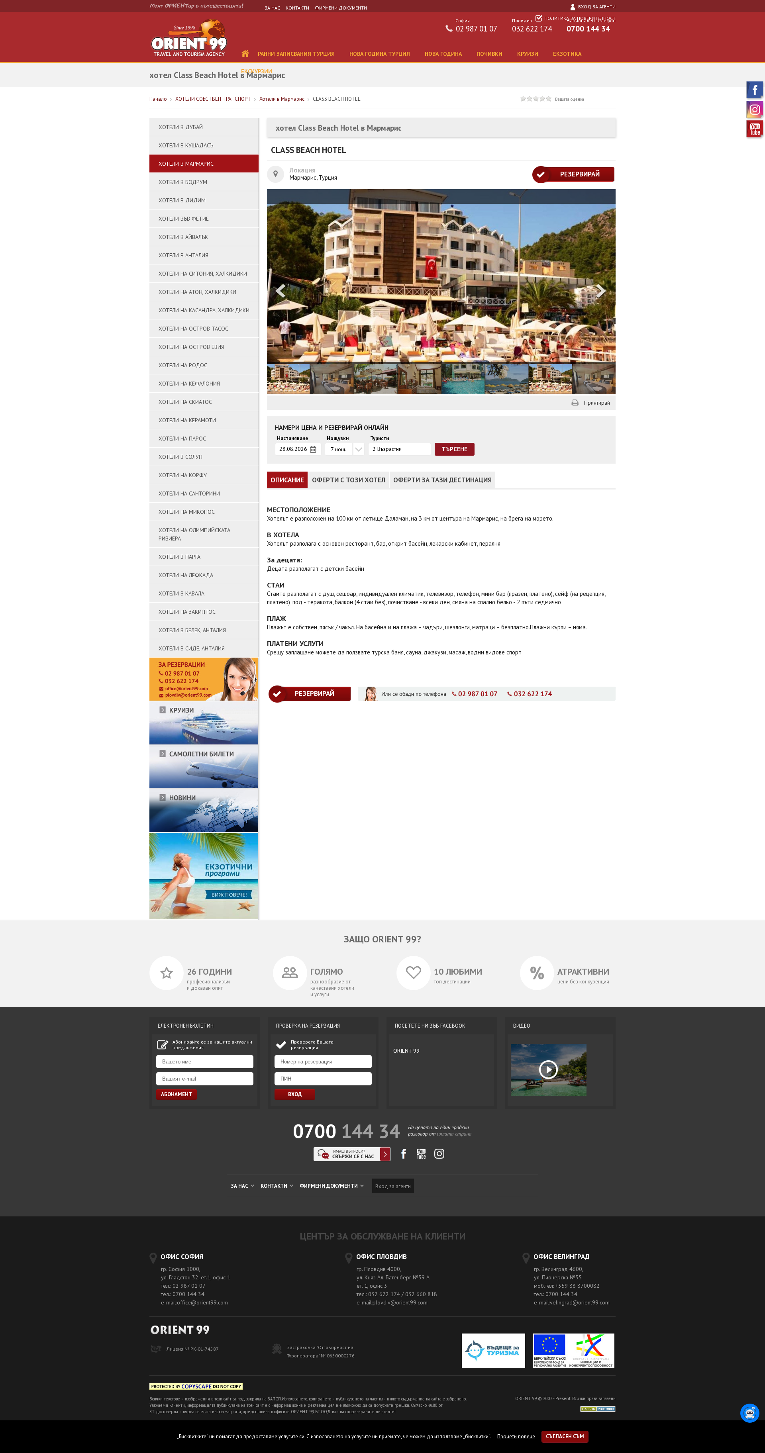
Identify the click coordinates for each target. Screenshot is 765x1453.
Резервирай (573, 174)
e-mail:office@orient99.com (194, 1302)
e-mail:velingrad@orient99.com (572, 1302)
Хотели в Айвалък (183, 237)
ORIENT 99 (406, 1050)
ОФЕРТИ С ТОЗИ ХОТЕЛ (348, 480)
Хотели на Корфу (183, 475)
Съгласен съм (565, 1436)
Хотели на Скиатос (185, 401)
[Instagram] (755, 118)
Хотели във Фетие (184, 218)
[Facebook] (755, 98)
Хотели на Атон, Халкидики (197, 292)
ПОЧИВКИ (490, 53)
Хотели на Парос (182, 438)
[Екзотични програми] (203, 917)
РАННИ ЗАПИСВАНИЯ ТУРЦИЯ (297, 53)
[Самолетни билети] (203, 787)
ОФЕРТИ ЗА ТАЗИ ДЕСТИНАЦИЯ (442, 480)
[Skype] (352, 1159)
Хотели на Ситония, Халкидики (203, 273)
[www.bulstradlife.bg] (196, 1388)
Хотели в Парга (179, 556)
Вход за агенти (596, 7)
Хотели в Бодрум (183, 182)
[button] (602, 292)
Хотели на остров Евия (191, 347)
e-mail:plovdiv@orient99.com (392, 1302)
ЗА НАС (272, 8)
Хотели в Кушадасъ (186, 145)
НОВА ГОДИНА (444, 53)
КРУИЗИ (528, 53)
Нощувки (338, 438)
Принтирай (597, 402)
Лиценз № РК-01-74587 (193, 1349)
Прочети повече (516, 1436)
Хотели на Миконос (187, 511)
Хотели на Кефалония (189, 383)
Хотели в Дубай (181, 127)
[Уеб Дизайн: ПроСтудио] (598, 1409)
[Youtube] (755, 137)
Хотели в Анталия (183, 255)
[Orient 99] (188, 60)
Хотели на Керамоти (187, 420)
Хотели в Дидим (182, 200)
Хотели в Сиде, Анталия (192, 648)
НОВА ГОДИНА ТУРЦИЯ (380, 53)
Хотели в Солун (180, 456)
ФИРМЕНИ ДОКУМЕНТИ (341, 8)
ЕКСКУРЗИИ (257, 71)
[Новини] (203, 830)
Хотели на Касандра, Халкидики (204, 310)
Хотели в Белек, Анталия (192, 630)
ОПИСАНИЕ (287, 480)
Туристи (379, 438)
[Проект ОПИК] (573, 1352)
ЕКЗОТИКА (568, 53)
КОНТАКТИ (297, 8)
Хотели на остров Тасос (193, 328)
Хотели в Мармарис (281, 99)
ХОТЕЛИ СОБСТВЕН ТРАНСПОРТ (213, 99)
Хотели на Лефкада (186, 575)
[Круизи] (203, 743)
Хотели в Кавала (181, 593)
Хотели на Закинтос (187, 611)
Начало (158, 99)
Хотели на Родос (183, 365)
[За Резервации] (203, 699)
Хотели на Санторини (189, 493)
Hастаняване (292, 438)
